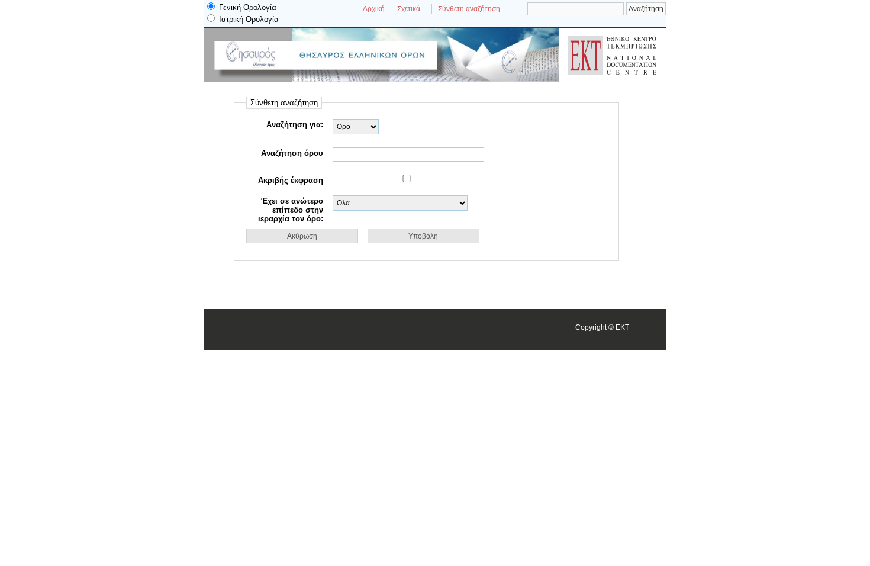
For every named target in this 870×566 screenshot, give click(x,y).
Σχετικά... (411, 9)
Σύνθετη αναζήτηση (469, 9)
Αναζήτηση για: (294, 124)
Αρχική (374, 9)
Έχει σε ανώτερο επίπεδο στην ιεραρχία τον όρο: (290, 210)
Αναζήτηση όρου (292, 153)
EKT (622, 327)
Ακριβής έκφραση (290, 180)
